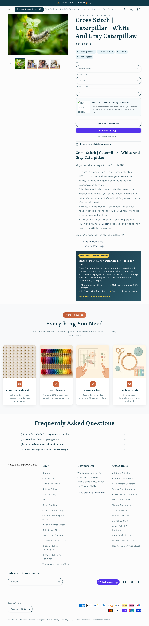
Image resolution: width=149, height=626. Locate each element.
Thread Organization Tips (55, 564)
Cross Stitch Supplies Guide (54, 517)
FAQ (44, 499)
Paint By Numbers (92, 241)
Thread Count (82, 86)
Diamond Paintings (93, 246)
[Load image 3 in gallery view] (43, 64)
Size (77, 63)
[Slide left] (11, 63)
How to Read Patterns (123, 540)
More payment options (108, 136)
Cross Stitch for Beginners (120, 528)
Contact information (101, 620)
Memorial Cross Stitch (54, 540)
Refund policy (53, 620)
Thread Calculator (121, 505)
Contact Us (48, 478)
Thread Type (81, 74)
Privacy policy (67, 620)
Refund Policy (49, 489)
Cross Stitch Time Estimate (51, 557)
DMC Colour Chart (121, 499)
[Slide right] (64, 63)
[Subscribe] (59, 581)
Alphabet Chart (120, 521)
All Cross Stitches (121, 473)
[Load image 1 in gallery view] (20, 64)
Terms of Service (51, 484)
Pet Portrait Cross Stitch (55, 535)
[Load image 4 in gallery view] (55, 64)
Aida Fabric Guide (121, 535)
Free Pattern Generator (124, 484)
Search (46, 473)
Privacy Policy (49, 494)
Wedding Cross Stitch (54, 525)
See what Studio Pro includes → (94, 296)
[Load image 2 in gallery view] (32, 64)
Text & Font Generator (124, 489)
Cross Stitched (21, 620)
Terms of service (83, 620)
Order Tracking (50, 505)
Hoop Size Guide (120, 515)
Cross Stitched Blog (52, 510)
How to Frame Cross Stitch (126, 546)
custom (105, 223)
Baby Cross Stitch (51, 530)
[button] (84, 9)
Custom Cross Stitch (123, 478)
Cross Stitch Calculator (124, 494)
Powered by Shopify (36, 620)
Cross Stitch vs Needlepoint (50, 548)
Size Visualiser (120, 510)
